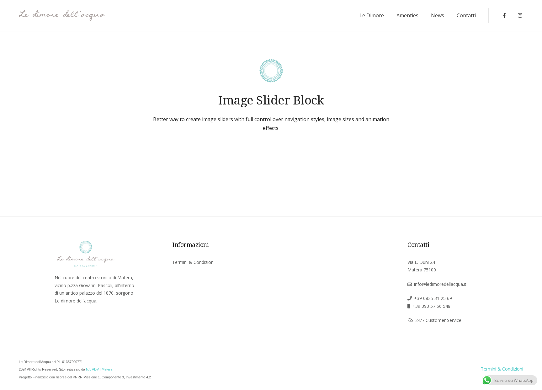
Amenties (407, 15)
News (437, 15)
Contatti (466, 15)
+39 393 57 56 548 (431, 306)
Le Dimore (371, 15)
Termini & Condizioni (193, 262)
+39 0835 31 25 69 (433, 298)
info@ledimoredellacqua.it (440, 284)
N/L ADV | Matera (99, 369)
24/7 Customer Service (438, 320)
